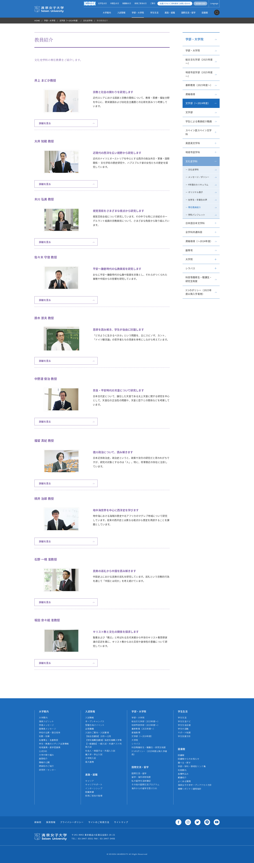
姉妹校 (37, 822)
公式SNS (43, 751)
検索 (217, 12)
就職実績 (89, 791)
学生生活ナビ (184, 721)
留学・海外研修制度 (141, 776)
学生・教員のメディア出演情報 (54, 743)
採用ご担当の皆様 (93, 795)
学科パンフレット (196, 214)
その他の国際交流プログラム (145, 784)
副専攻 (189, 250)
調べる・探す (184, 762)
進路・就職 (170, 12)
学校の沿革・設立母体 (49, 732)
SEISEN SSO (200, 3)
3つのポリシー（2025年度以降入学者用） (199, 292)
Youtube (217, 822)
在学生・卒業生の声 (197, 199)
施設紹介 (43, 758)
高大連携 (89, 761)
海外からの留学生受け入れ (144, 788)
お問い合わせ (185, 3)
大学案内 (107, 12)
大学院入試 (90, 758)
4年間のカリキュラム (198, 184)
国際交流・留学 (188, 12)
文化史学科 (88, 20)
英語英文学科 (193, 143)
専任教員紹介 (194, 207)
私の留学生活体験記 (141, 780)
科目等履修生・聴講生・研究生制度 (199, 279)
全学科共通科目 (194, 232)
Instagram (188, 822)
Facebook (178, 822)
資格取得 (190, 94)
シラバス (190, 268)
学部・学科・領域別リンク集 (192, 766)
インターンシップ (93, 788)
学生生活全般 (184, 725)
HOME (37, 20)
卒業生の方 (114, 3)
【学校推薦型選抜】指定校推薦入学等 (103, 739)
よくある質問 (184, 781)
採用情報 (51, 822)
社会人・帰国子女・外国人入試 (100, 750)
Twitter (197, 822)
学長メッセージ (46, 725)
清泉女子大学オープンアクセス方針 (195, 784)
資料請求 (174, 3)
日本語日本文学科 (195, 223)
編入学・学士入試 (93, 754)
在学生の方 (102, 3)
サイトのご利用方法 (98, 822)
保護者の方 (126, 3)
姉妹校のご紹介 (46, 765)
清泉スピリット (46, 721)
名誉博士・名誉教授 (48, 739)
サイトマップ (121, 822)
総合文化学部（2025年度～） (199, 61)
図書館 (205, 12)
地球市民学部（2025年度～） (199, 74)
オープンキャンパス (94, 721)
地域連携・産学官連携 (49, 747)
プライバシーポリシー (71, 822)
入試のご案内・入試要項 (97, 732)
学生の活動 (183, 728)
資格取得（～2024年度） (199, 241)
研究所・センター (47, 769)
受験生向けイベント (95, 725)
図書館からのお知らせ (188, 758)
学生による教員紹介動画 (199, 121)
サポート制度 (184, 732)
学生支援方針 (184, 736)
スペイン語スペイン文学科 (199, 132)
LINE (207, 822)
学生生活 (154, 12)
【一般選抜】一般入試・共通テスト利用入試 (103, 745)
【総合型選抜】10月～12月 (98, 736)
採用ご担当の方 (140, 3)
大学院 (189, 259)
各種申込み (183, 773)
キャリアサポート (93, 784)
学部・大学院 (138, 12)
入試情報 (121, 12)
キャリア (89, 780)
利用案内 (182, 770)
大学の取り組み (46, 754)
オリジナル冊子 (195, 192)
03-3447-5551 (85, 838)
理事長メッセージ (47, 728)
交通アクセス (165, 3)
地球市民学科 (193, 152)
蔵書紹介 (182, 777)
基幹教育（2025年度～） (199, 85)
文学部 (189, 112)
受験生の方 (89, 3)
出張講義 (89, 728)
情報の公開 (44, 762)
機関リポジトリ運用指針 (189, 788)
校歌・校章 (44, 736)
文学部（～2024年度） (69, 20)
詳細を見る (45, 123)
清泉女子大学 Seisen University (49, 9)
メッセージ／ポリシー (198, 176)
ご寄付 (152, 3)
